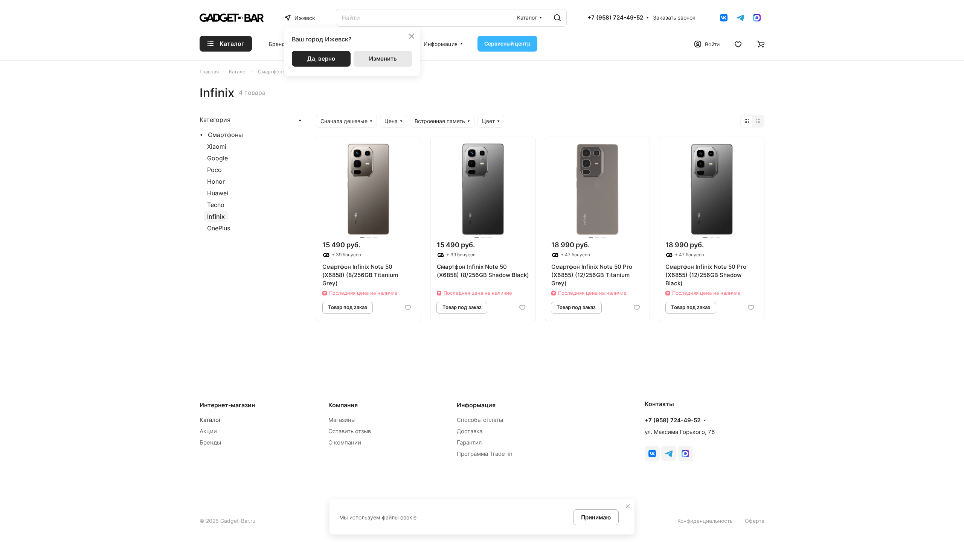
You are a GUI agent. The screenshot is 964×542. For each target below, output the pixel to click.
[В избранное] (408, 308)
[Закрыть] (628, 506)
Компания (343, 405)
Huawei (217, 193)
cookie (408, 517)
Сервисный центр (507, 43)
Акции (208, 431)
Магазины (341, 419)
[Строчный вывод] (758, 121)
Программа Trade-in (485, 453)
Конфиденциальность (705, 521)
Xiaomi (216, 146)
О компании (344, 442)
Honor (216, 181)
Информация (476, 405)
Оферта (754, 521)
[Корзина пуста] (760, 43)
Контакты (659, 404)
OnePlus (218, 228)
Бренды (210, 442)
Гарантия (469, 442)
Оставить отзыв (349, 431)
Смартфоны (225, 135)
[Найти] (557, 18)
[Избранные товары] (738, 43)
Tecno (215, 205)
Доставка (469, 431)
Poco (214, 170)
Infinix (216, 216)
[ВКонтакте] (723, 17)
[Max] (756, 17)
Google (217, 158)
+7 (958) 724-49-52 (615, 17)
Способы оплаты (480, 419)
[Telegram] (740, 17)
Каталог (210, 419)
